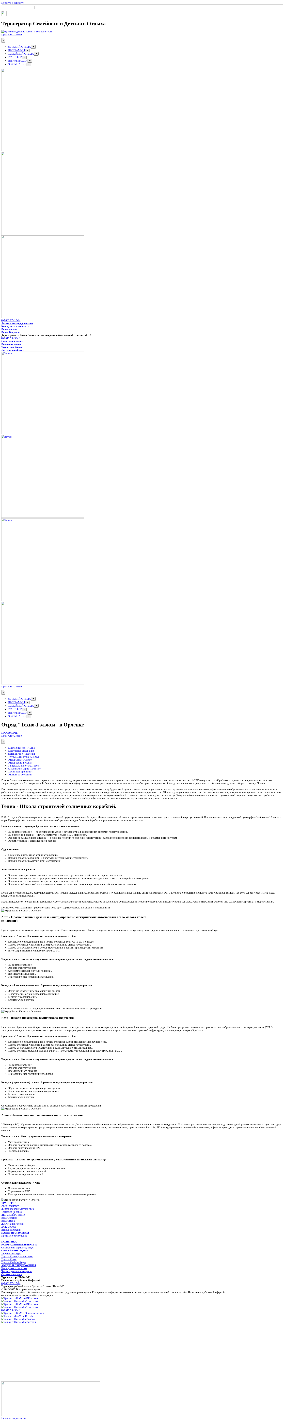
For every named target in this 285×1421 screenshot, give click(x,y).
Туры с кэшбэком (11, 347)
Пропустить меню (11, 34)
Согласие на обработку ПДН (17, 1247)
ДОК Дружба (8, 1226)
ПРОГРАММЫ (16, 50)
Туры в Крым (8, 1259)
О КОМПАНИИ (17, 64)
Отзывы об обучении (20, 774)
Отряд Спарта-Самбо (20, 759)
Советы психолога (12, 341)
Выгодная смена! (11, 1229)
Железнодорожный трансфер (17, 1208)
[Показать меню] (2, 38)
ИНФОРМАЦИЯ (18, 60)
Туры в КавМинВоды (13, 1262)
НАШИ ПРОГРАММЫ (15, 1232)
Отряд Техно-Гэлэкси (20, 762)
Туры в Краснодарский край (17, 1256)
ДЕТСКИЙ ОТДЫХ (19, 46)
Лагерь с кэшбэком (12, 350)
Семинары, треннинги (20, 771)
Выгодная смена (11, 344)
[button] (42, 150)
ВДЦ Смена (8, 1220)
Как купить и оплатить (15, 326)
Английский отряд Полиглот (24, 768)
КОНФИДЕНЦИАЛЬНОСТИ (19, 1244)
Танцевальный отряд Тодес (23, 765)
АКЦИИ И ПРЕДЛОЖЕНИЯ (18, 1265)
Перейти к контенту (12, 2)
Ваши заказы (9, 329)
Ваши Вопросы (10, 332)
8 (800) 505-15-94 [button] (10, 320)
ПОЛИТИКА (9, 1241)
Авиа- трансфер (10, 1205)
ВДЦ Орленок (9, 1217)
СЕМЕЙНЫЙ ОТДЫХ (21, 53)
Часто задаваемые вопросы (16, 1271)
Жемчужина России (12, 1223)
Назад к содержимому (13, 1418)
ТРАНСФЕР (15, 57)
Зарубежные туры (11, 1253)
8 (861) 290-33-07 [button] (10, 338)
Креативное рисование (21, 750)
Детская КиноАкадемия (21, 753)
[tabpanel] (142, 323)
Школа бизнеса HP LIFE (21, 747)
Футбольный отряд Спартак (23, 756)
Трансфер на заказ (11, 1211)
